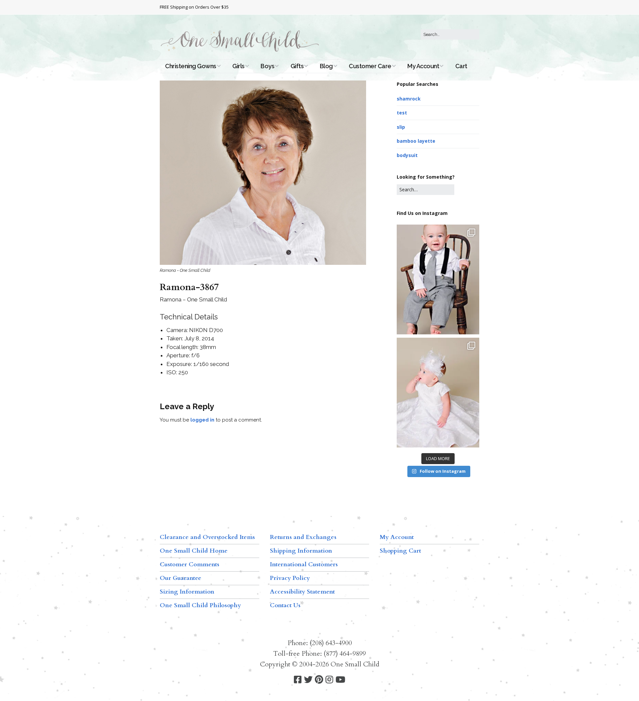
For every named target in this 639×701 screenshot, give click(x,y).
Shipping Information (301, 551)
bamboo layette (416, 141)
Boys (267, 66)
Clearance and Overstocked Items (207, 537)
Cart (461, 66)
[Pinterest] (319, 679)
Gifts (297, 66)
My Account (423, 66)
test (402, 112)
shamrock (409, 98)
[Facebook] (298, 679)
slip (401, 127)
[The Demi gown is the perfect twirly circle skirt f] (438, 392)
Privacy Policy (290, 578)
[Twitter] (308, 679)
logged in (202, 420)
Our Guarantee (180, 578)
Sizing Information (187, 592)
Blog (326, 66)
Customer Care (370, 66)
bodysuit (407, 155)
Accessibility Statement (302, 592)
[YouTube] (340, 679)
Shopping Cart (400, 551)
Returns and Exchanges (303, 537)
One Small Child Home (194, 551)
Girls (238, 66)
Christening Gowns (190, 66)
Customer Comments (189, 564)
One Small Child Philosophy (200, 605)
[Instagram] (329, 679)
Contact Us (285, 605)
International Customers (304, 564)
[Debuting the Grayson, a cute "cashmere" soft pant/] (438, 279)
